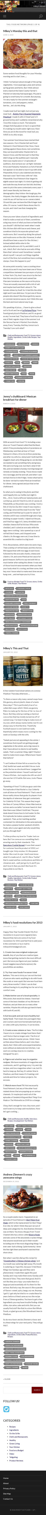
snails (8, 1155)
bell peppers (23, 344)
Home (5, 1478)
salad (23, 900)
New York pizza (11, 374)
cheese (19, 1129)
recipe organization (27, 1148)
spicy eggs (9, 629)
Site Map (7, 1493)
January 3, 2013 (10, 926)
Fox (17, 362)
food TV (8, 362)
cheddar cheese (23, 588)
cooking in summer (29, 351)
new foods (9, 1148)
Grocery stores (35, 335)
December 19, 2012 (11, 1181)
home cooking (11, 1141)
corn (7, 355)
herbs (35, 362)
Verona (21, 381)
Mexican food (11, 625)
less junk (25, 1141)
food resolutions (13, 1137)
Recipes (34, 337)
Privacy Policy (9, 1488)
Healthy (10, 337)
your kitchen (11, 1159)
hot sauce (9, 618)
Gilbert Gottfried (24, 889)
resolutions (10, 1152)
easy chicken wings (13, 1364)
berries (35, 344)
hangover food (24, 614)
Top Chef (34, 903)
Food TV (27, 335)
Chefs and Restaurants (15, 335)
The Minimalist (29, 1155)
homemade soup (28, 892)
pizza (32, 374)
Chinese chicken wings (14, 1360)
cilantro (20, 592)
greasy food (27, 611)
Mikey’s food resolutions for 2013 (22, 922)
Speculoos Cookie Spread (14, 845)
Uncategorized (19, 1121)
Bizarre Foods (11, 1356)
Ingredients (17, 337)
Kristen (8, 896)
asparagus (9, 344)
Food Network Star (30, 359)
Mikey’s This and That (16, 648)
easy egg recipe (11, 599)
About (6, 1483)
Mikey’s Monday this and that (20, 30)
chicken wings (27, 1356)
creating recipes (12, 1133)
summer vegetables (24, 377)
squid (16, 1155)
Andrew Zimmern (12, 1342)
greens (26, 362)
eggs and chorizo (12, 603)
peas (24, 374)
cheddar (9, 1129)
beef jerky (9, 1126)
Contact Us (8, 1499)
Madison (27, 366)
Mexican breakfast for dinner (18, 622)
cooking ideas (11, 351)
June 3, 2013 (8, 35)
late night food (25, 618)
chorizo (9, 592)
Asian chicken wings (13, 1345)
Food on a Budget (14, 582)
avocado (9, 588)
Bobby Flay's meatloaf (14, 348)
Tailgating (13, 1457)
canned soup (10, 885)
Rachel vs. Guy (11, 900)
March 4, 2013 (9, 403)
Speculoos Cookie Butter (16, 903)
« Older (6, 1379)
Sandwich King (26, 1152)
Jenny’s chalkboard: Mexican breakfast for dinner (19, 398)
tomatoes (9, 381)
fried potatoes (11, 611)
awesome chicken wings (15, 1349)
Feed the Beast (30, 603)
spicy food (22, 629)
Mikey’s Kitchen (23, 1510)
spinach (8, 377)
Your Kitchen (22, 583)
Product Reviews (31, 1335)
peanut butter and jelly (26, 896)
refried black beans (29, 625)
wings (25, 1367)
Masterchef (10, 370)
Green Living (14, 1443)
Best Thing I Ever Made (27, 1126)
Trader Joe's (10, 907)
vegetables (24, 907)
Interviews (33, 1119)
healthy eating (11, 892)
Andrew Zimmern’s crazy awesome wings (17, 1176)
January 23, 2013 (10, 652)
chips (28, 1129)
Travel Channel (12, 633)
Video (11, 1454)
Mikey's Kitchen (23, 1144)
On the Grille (26, 337)
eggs (24, 599)
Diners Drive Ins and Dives (15, 596)
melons (23, 370)
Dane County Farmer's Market (26, 355)
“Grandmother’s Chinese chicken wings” (19, 1261)
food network (11, 359)
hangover (9, 614)
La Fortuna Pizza (29, 310)
